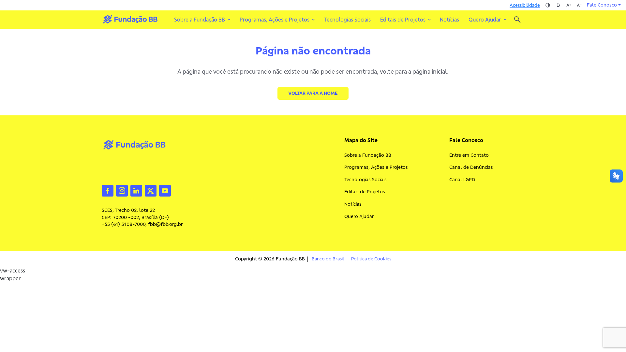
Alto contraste (547, 5)
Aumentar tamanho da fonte (568, 5)
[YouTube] (165, 190)
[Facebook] (107, 190)
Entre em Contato (469, 155)
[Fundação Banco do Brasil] (517, 19)
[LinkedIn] (136, 190)
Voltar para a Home (313, 93)
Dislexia (558, 5)
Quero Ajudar (359, 216)
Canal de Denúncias (471, 167)
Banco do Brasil (328, 259)
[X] (150, 190)
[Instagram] (122, 190)
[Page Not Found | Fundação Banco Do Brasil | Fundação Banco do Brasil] (130, 19)
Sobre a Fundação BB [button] (199, 19)
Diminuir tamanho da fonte (579, 5)
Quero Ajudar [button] (485, 19)
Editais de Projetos (364, 191)
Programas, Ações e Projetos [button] (274, 19)
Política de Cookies (371, 259)
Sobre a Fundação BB (367, 155)
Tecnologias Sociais (347, 19)
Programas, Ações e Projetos (376, 167)
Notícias (449, 19)
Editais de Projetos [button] (402, 19)
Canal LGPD (462, 179)
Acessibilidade (525, 5)
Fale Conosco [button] (602, 4)
